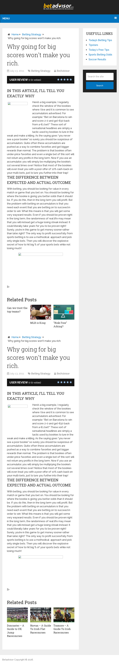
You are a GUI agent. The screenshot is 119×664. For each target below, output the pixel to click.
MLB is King (38, 322)
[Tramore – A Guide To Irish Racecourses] (63, 614)
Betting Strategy (31, 34)
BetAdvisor (63, 70)
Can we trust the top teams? (17, 309)
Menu (6, 18)
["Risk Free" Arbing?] (63, 312)
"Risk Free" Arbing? (60, 324)
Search (99, 85)
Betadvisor (8, 659)
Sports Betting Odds (100, 54)
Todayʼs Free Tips (99, 49)
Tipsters (93, 45)
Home (15, 34)
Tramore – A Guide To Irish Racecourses (62, 629)
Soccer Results (97, 59)
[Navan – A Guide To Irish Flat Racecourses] (40, 614)
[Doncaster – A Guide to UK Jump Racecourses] (17, 614)
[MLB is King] (40, 312)
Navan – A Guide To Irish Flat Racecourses (40, 629)
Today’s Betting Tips (100, 40)
